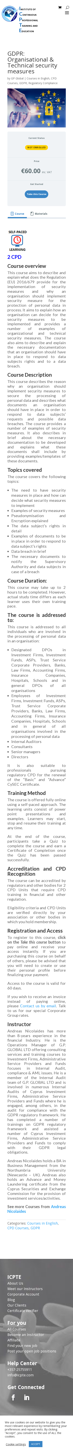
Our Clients (16, 1305)
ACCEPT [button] (35, 1444)
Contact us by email (38, 1005)
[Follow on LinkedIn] (26, 1397)
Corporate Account (23, 1294)
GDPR (23, 83)
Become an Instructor (25, 1334)
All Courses (16, 1329)
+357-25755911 (19, 1369)
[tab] (17, 213)
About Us (15, 1283)
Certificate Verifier (22, 1310)
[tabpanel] (36, 730)
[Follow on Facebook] (13, 1397)
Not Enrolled (36, 147)
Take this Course (36, 194)
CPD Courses (18, 1228)
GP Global (17, 78)
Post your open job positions (31, 1351)
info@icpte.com (20, 1375)
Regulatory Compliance (43, 83)
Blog (11, 1299)
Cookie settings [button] (16, 1444)
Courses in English (38, 78)
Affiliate (13, 1340)
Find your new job (22, 1345)
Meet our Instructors (25, 1288)
